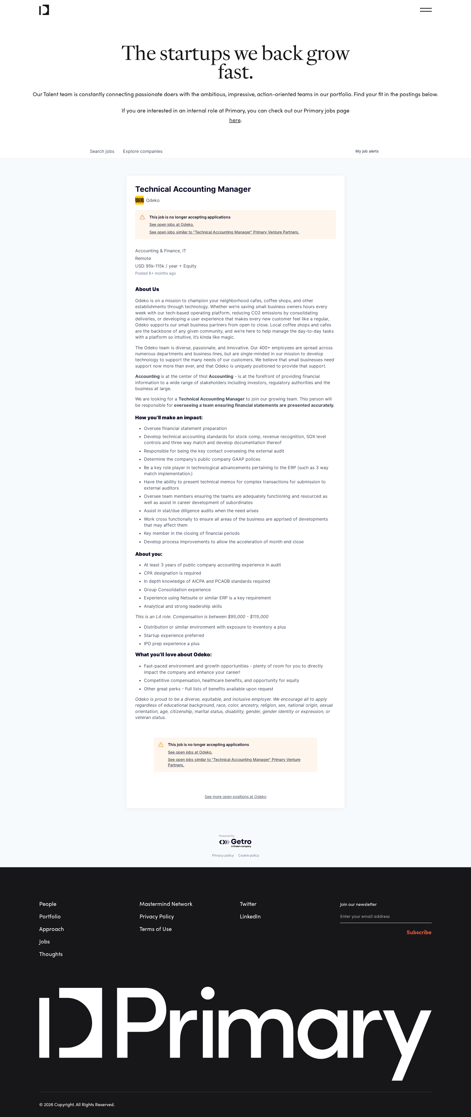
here (235, 120)
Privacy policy (223, 855)
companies (142, 151)
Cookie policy (248, 855)
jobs (102, 151)
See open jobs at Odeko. (171, 224)
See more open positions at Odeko (235, 796)
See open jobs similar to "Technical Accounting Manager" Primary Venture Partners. (224, 232)
